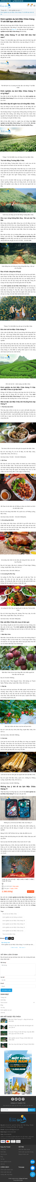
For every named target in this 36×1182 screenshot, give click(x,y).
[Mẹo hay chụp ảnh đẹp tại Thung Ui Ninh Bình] (4, 1045)
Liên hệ (3, 1012)
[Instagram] (23, 1099)
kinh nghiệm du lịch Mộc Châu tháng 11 (14, 924)
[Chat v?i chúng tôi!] (32, 1168)
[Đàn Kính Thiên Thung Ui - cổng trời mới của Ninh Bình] (4, 1020)
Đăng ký (31, 1110)
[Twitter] (16, 1099)
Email (2, 983)
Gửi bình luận (6, 990)
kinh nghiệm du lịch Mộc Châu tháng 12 (14, 927)
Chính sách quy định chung (26, 1152)
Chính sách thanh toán (7, 1169)
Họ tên (3, 977)
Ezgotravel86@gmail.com (12, 1129)
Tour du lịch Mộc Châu (9, 934)
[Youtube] (19, 1099)
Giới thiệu (3, 1000)
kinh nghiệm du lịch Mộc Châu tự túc (13, 930)
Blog (2, 1005)
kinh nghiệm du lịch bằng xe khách (12, 917)
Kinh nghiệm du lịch (6, 1010)
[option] (18, 875)
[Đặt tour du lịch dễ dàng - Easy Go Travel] (6, 5)
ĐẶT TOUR (30, 891)
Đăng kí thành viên (24, 1154)
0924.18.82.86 (6, 1)
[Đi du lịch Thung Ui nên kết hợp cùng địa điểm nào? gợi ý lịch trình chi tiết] (4, 1033)
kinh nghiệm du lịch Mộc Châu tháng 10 (14, 920)
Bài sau (22, 947)
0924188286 (7, 1134)
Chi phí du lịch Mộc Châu (10, 913)
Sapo (21, 1180)
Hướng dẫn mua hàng (6, 1174)
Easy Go (14, 29)
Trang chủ (3, 997)
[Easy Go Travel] (18, 1072)
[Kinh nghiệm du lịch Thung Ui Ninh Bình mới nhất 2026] (4, 1039)
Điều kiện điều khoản (24, 1149)
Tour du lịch (4, 1002)
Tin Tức (3, 1007)
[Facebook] (12, 1099)
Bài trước (15, 947)
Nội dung (3, 962)
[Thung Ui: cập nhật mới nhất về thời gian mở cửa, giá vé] (4, 1027)
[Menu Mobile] (33, 5)
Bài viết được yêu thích (11, 1016)
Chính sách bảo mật (6, 1172)
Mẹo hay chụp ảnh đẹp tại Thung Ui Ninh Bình (21, 1044)
